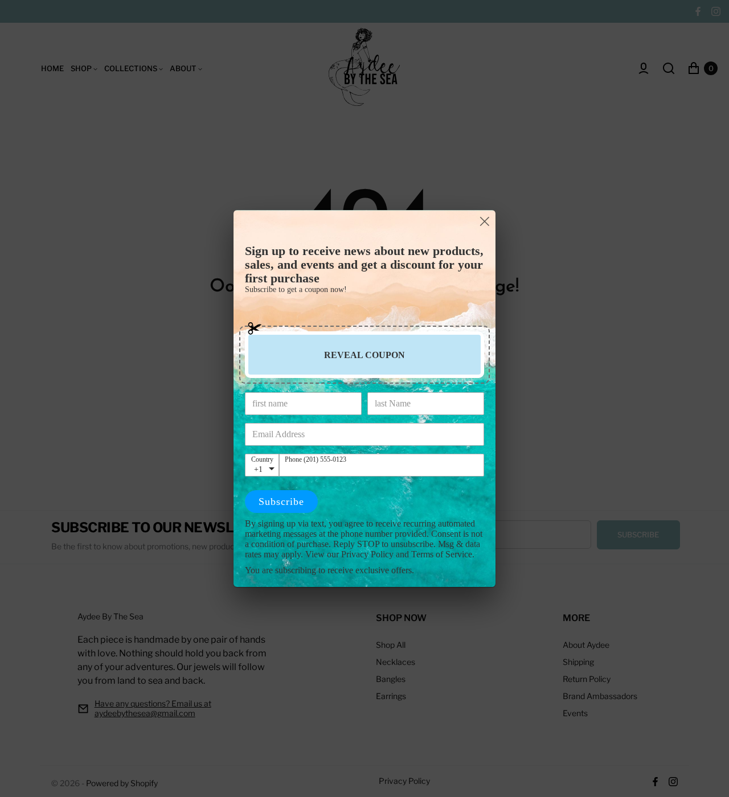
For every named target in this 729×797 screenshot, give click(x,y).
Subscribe (281, 501)
